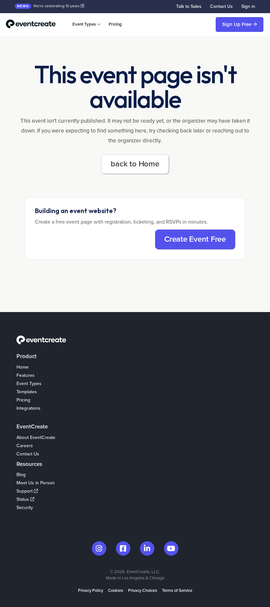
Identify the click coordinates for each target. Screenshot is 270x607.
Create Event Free (195, 239)
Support (25, 491)
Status (23, 499)
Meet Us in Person (35, 483)
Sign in (248, 6)
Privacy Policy (90, 590)
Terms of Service (177, 590)
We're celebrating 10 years (49, 6)
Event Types (28, 383)
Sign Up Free (237, 24)
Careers (24, 446)
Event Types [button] (84, 24)
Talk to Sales (189, 6)
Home (22, 367)
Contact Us (221, 6)
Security (24, 507)
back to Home (135, 164)
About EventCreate (35, 437)
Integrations (28, 408)
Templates (26, 392)
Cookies (115, 590)
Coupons (25, 416)
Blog (21, 474)
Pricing (115, 24)
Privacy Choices (142, 590)
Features (25, 375)
